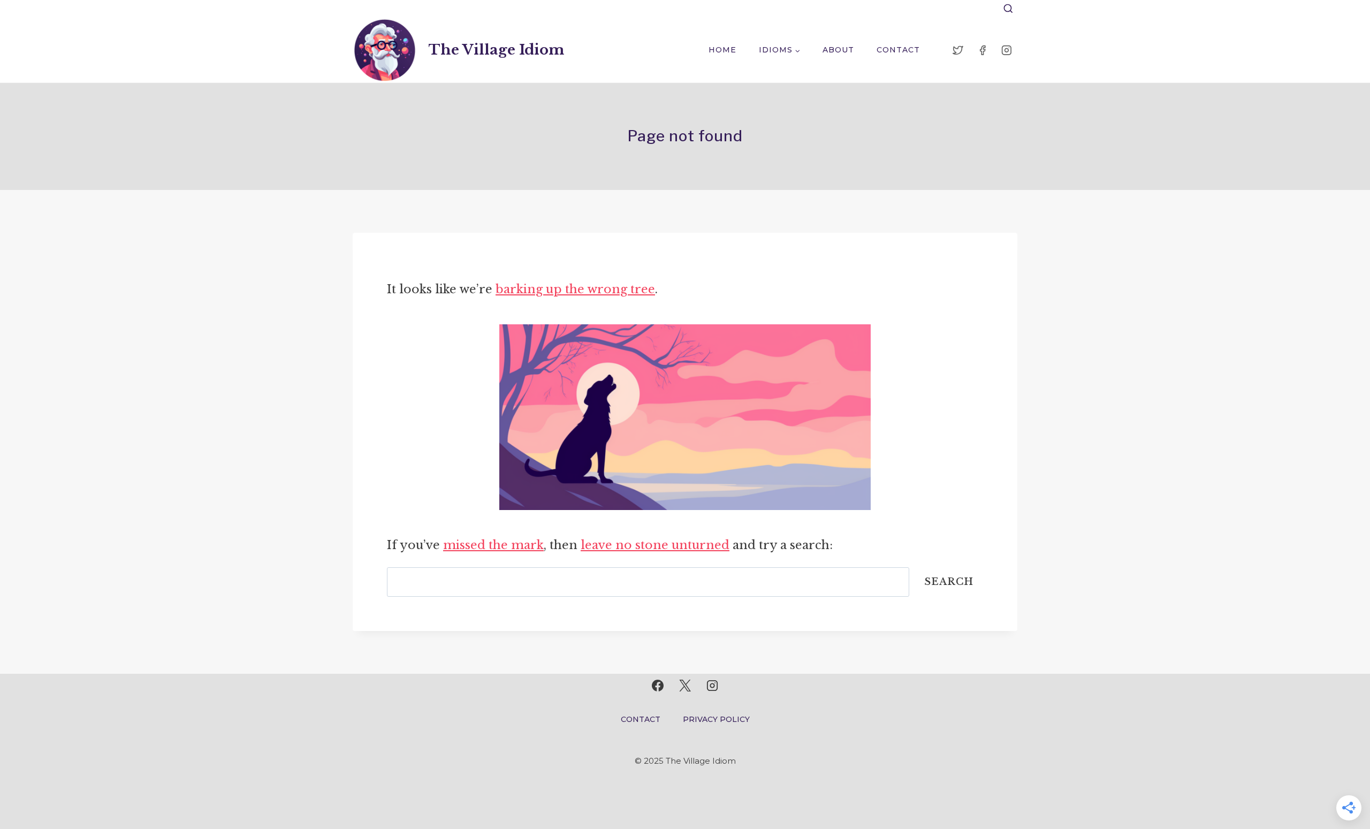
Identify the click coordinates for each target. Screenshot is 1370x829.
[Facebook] (982, 50)
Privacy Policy (716, 719)
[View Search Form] (1008, 9)
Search (948, 582)
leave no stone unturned (655, 545)
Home (722, 50)
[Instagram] (1006, 50)
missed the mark (493, 545)
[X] (685, 685)
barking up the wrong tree (575, 289)
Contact (898, 50)
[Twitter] (958, 50)
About (838, 50)
